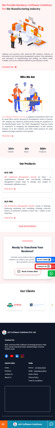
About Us (8, 377)
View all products (27, 226)
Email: (37, 371)
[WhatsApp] (51, 273)
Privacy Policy (33, 377)
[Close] (53, 259)
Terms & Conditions (36, 381)
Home (7, 368)
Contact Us (7, 67)
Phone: (37, 368)
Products (8, 371)
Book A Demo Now (30, 271)
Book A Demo (33, 374)
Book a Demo (43, 260)
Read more (6, 136)
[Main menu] (3, 424)
